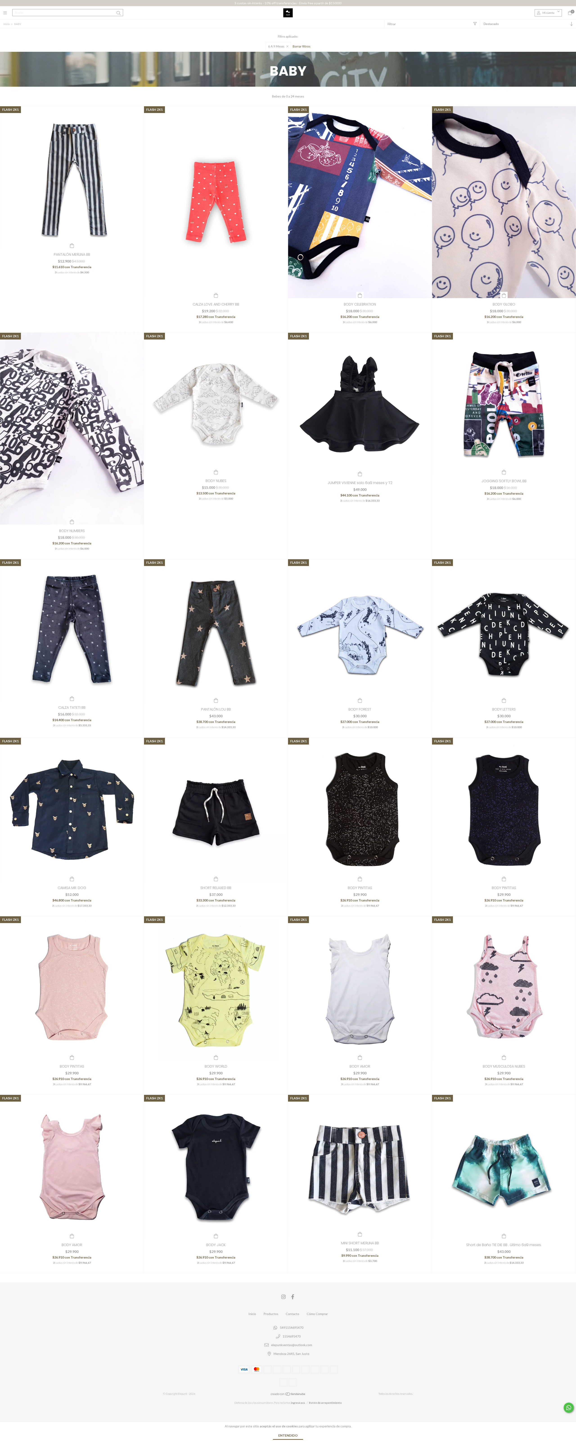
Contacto (292, 1314)
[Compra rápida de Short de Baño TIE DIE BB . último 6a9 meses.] (504, 1235)
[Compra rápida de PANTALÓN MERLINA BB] (72, 245)
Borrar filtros (301, 46)
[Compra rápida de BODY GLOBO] (504, 295)
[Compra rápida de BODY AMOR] (360, 1057)
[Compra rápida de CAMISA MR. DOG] (72, 878)
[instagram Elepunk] (283, 1296)
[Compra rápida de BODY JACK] (216, 1235)
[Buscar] (118, 13)
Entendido (288, 1435)
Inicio (6, 24)
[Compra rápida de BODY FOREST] (360, 700)
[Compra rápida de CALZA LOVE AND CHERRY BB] (216, 295)
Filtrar (392, 24)
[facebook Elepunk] (292, 1296)
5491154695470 (291, 1327)
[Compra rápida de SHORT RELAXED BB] (216, 878)
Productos (270, 1314)
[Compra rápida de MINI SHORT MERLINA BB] (360, 1234)
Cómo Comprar (317, 1314)
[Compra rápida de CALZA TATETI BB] (72, 698)
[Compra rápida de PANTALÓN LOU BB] (216, 700)
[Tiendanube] (288, 1395)
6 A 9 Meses (276, 46)
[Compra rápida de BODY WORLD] (216, 1057)
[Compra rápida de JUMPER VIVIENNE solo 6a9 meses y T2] (360, 473)
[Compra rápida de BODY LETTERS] (504, 700)
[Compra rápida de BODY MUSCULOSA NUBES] (504, 1057)
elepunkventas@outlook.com (291, 1345)
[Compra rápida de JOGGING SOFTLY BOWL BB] (504, 472)
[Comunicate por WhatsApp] (569, 1408)
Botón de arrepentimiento (325, 1402)
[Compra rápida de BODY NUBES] (216, 471)
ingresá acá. (298, 1402)
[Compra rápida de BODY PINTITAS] (360, 878)
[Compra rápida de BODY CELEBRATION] (360, 295)
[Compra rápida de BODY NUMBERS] (72, 521)
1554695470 (292, 1336)
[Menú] (7, 13)
